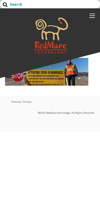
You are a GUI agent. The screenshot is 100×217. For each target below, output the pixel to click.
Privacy (27, 101)
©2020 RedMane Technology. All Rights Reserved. (66, 113)
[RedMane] (50, 51)
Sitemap (16, 101)
